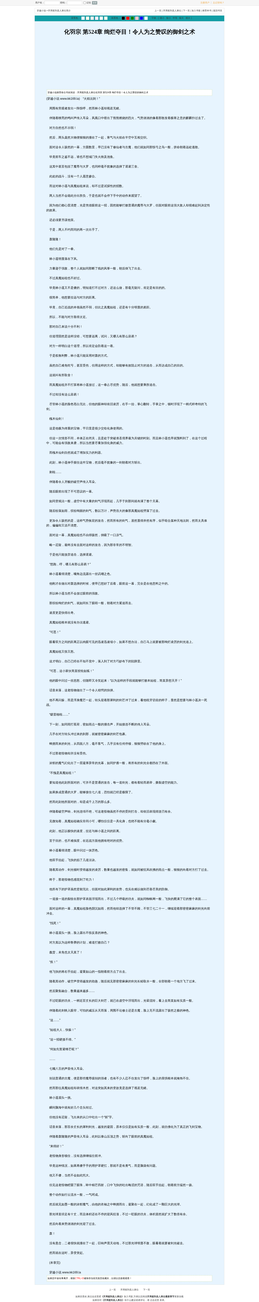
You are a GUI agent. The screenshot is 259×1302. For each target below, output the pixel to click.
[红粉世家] (96, 18)
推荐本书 (206, 10)
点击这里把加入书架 (111, 1296)
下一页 (186, 10)
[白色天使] (146, 18)
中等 (175, 18)
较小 (168, 18)
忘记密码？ (218, 2)
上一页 (158, 10)
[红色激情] (128, 18)
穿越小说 (41, 10)
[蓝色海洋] (141, 18)
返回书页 (217, 10)
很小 (162, 18)
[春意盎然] (132, 18)
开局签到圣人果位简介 (59, 10)
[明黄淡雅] (87, 18)
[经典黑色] (123, 18)
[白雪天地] (101, 18)
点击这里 (154, 1300)
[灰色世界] (92, 18)
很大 (188, 18)
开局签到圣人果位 (172, 10)
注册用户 (205, 2)
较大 (181, 18)
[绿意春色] (106, 18)
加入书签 (196, 10)
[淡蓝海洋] (83, 18)
